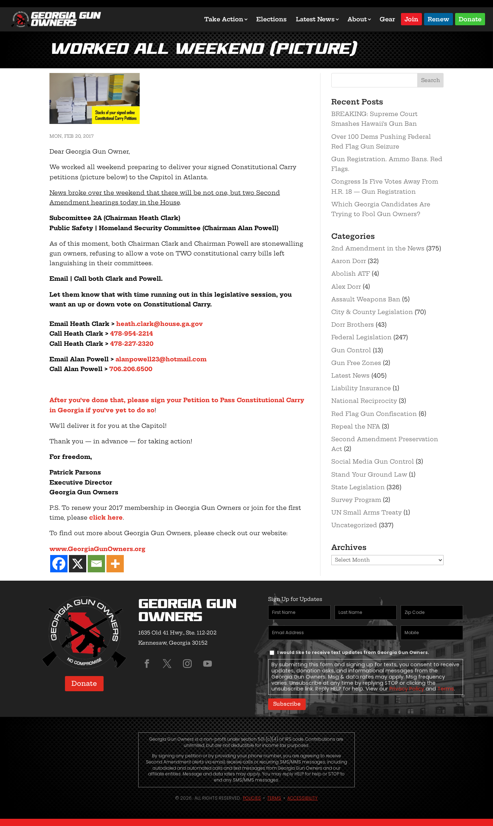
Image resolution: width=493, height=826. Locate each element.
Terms (445, 688)
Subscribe (287, 704)
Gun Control (351, 350)
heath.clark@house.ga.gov (159, 323)
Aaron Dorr (348, 260)
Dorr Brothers (352, 324)
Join (411, 19)
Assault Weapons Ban (365, 299)
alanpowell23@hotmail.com (160, 359)
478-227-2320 (131, 343)
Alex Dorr (346, 286)
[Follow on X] (167, 663)
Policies (252, 798)
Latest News (315, 19)
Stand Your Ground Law (369, 474)
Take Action (223, 19)
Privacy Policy (406, 688)
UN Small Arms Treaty (366, 512)
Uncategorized (354, 525)
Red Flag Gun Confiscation (374, 413)
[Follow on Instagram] (187, 663)
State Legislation (358, 487)
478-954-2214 (131, 333)
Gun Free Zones (356, 362)
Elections (271, 19)
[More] (115, 563)
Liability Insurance (361, 388)
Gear (387, 19)
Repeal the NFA (355, 426)
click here (106, 517)
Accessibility (302, 798)
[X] (77, 563)
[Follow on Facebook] (147, 663)
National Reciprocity (364, 400)
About (357, 19)
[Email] (96, 563)
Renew (438, 19)
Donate (470, 19)
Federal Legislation (361, 337)
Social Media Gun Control (372, 461)
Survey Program (356, 499)
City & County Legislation (372, 311)
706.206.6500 (130, 369)
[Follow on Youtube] (207, 663)
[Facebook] (58, 563)
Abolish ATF (350, 273)
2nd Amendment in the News (377, 248)
